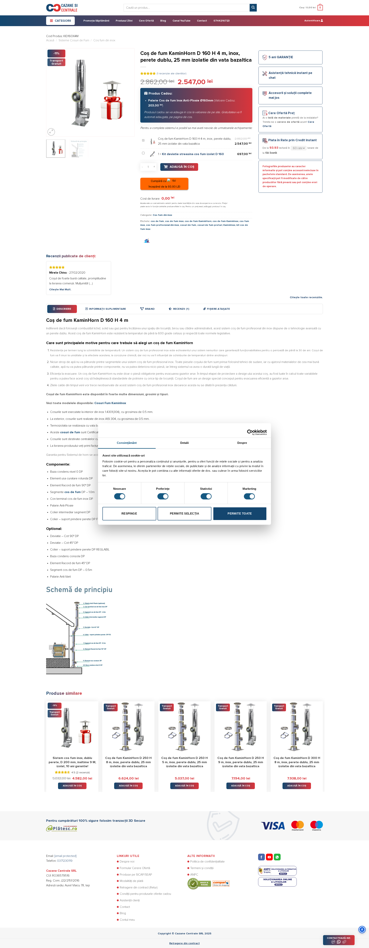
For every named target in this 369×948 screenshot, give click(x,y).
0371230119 (64, 860)
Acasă (50, 40)
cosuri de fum (188, 225)
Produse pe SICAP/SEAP (136, 874)
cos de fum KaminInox (225, 221)
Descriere (64, 309)
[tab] (62, 309)
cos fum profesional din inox (162, 225)
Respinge (129, 513)
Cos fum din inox (104, 40)
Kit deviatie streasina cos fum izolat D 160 (193, 154)
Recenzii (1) (181, 309)
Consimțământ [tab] (127, 442)
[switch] (162, 496)
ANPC (194, 874)
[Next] (128, 92)
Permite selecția (184, 513)
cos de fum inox (174, 221)
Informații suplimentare (107, 309)
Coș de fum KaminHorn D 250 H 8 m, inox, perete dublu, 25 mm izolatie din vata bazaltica (128, 762)
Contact (202, 21)
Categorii (63, 20)
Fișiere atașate (218, 309)
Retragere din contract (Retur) (139, 887)
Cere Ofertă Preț (281, 113)
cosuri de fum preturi (209, 225)
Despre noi (127, 861)
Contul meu (127, 919)
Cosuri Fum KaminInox (110, 403)
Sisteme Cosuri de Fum (74, 40)
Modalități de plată (131, 880)
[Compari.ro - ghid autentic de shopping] (208, 883)
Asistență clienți (130, 900)
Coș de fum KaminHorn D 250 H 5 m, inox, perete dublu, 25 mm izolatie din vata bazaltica (184, 762)
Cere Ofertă (146, 21)
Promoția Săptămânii (96, 21)
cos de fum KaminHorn (198, 221)
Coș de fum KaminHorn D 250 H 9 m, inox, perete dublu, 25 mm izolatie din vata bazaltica (240, 762)
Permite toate (240, 513)
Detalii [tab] (184, 442)
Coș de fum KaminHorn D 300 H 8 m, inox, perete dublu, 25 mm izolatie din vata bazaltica (296, 762)
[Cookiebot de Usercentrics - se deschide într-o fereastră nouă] (250, 430)
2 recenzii (83, 772)
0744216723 (221, 21)
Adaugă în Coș (182, 166)
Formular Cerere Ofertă (135, 868)
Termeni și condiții (202, 868)
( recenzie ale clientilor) (171, 73)
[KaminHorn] (147, 240)
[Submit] (253, 8)
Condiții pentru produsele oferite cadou (145, 893)
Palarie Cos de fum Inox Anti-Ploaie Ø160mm (180, 100)
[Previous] (52, 92)
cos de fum (157, 221)
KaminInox (229, 225)
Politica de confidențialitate (207, 861)
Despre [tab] (242, 442)
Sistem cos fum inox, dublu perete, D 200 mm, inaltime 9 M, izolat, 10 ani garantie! (72, 762)
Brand (150, 309)
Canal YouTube (181, 21)
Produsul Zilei (124, 21)
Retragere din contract (184, 943)
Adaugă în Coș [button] (72, 786)
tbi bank (271, 152)
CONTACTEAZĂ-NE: (339, 938)
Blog (163, 21)
